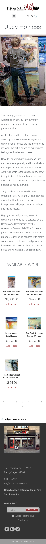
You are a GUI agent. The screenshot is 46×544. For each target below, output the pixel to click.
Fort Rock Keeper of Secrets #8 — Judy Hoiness (34, 293)
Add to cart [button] (11, 304)
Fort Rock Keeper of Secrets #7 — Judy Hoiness (34, 335)
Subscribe (32, 510)
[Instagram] (17, 529)
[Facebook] (12, 529)
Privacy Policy (29, 541)
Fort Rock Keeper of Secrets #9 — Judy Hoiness (11, 293)
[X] (6, 529)
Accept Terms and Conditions (24, 518)
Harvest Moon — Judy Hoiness (11, 334)
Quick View (13, 286)
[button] (14, 16)
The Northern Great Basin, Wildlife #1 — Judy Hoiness (11, 377)
